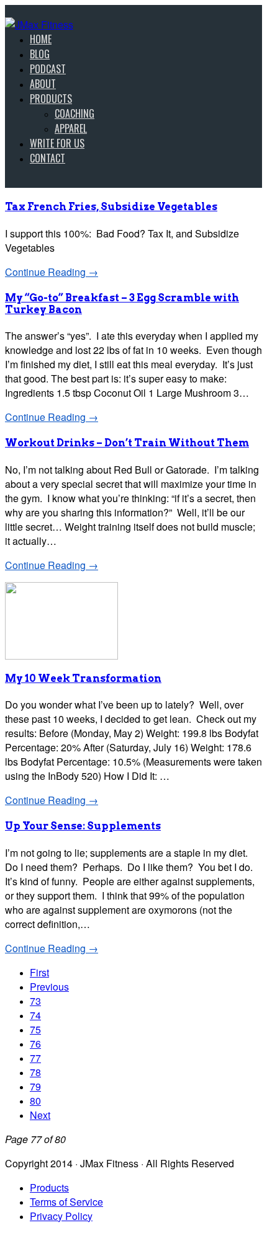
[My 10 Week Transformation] (61, 655)
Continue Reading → (51, 272)
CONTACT (47, 158)
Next (40, 1115)
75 (35, 1029)
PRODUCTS (51, 98)
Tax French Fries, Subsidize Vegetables (111, 207)
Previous (49, 986)
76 (35, 1043)
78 (35, 1072)
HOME (41, 39)
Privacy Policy (61, 1216)
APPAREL (71, 128)
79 (35, 1086)
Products (49, 1187)
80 (35, 1101)
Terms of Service (66, 1202)
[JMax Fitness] (39, 24)
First (39, 972)
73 (35, 1001)
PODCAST (48, 68)
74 (35, 1015)
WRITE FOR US (57, 143)
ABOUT (43, 83)
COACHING (74, 113)
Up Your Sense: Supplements (83, 826)
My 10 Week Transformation (83, 678)
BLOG (40, 53)
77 (35, 1058)
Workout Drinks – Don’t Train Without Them (127, 443)
